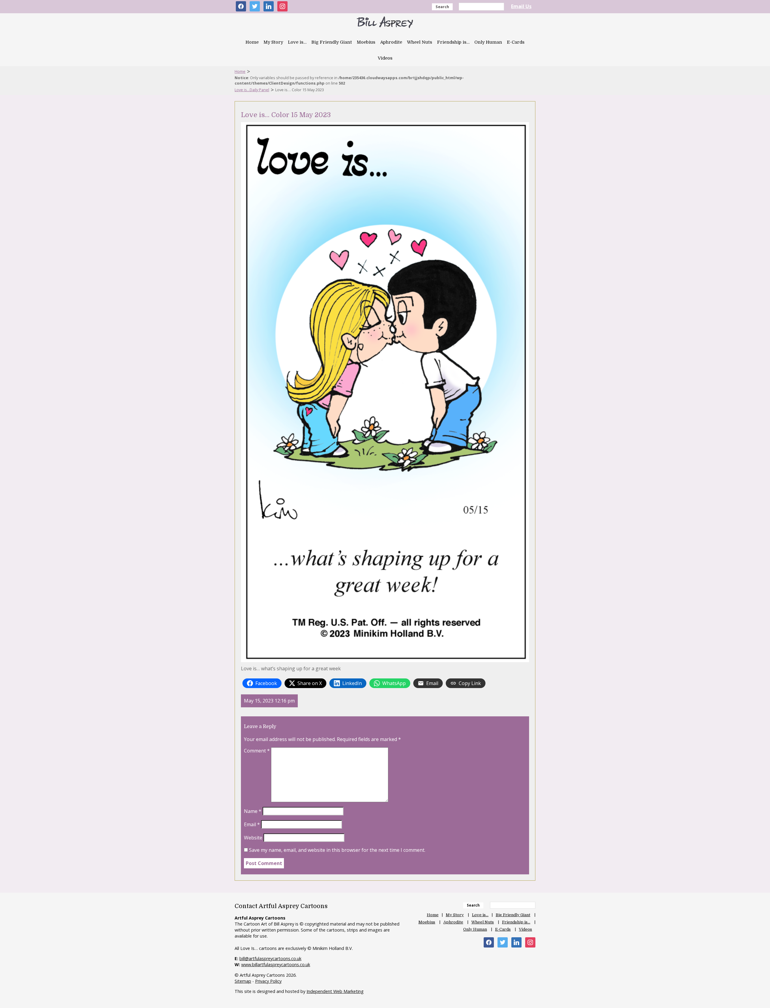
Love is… (297, 42)
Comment (257, 750)
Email (252, 824)
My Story (273, 42)
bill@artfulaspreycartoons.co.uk (270, 958)
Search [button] (442, 6)
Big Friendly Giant (331, 42)
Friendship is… (453, 42)
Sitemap (243, 981)
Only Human (488, 42)
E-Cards (516, 42)
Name (252, 811)
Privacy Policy (268, 981)
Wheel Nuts (419, 42)
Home (252, 42)
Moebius (366, 42)
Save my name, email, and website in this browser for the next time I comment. (337, 850)
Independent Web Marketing (335, 991)
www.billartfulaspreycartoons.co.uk (275, 964)
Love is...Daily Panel (252, 89)
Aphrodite (391, 42)
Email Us (521, 6)
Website (253, 837)
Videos (385, 58)
